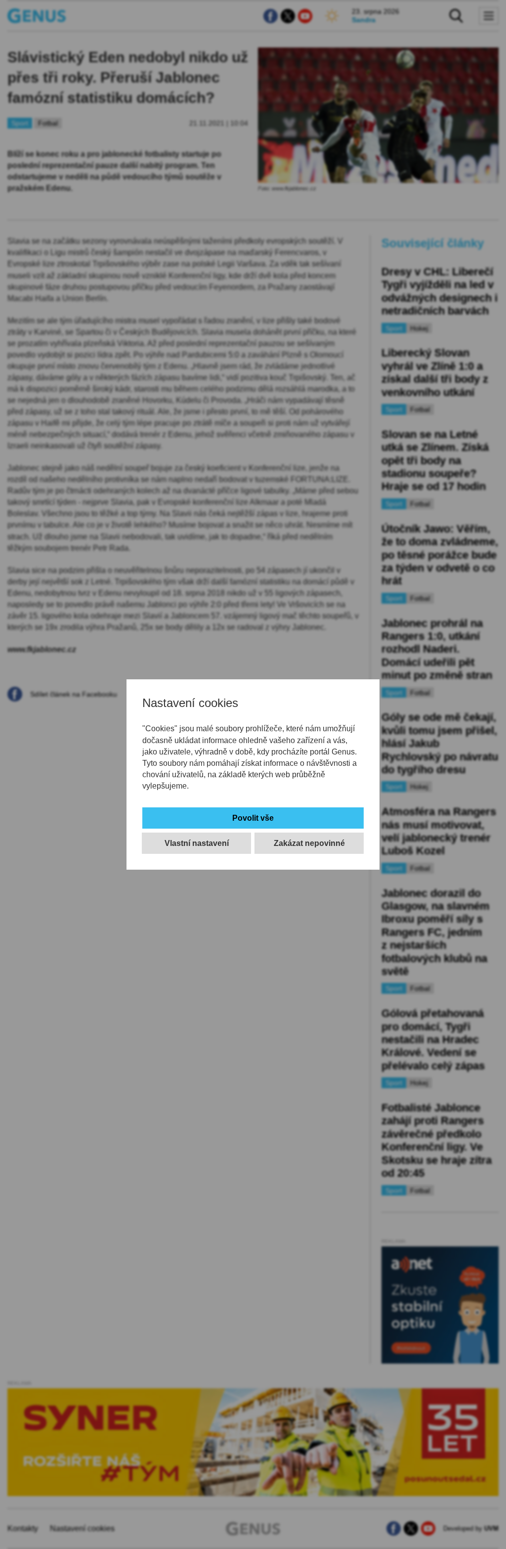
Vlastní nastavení (197, 843)
